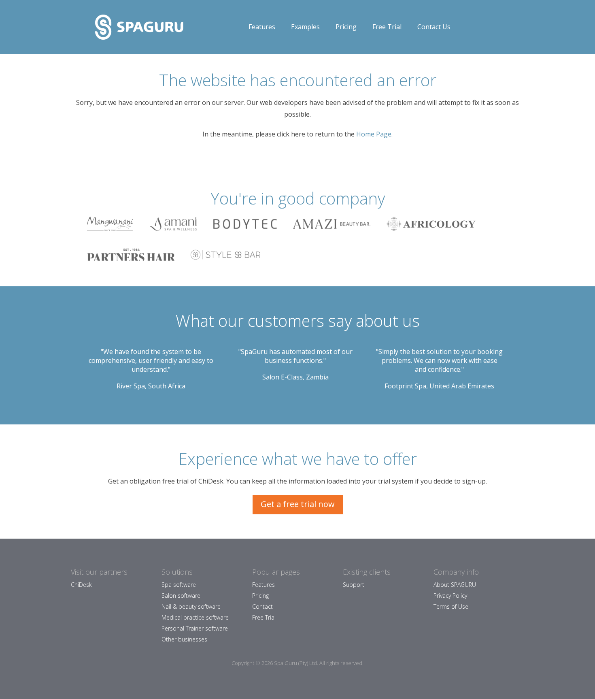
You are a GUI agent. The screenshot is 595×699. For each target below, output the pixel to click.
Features (262, 26)
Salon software (181, 595)
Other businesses (184, 639)
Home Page (373, 134)
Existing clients (367, 572)
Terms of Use (451, 606)
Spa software (179, 584)
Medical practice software (195, 617)
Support (353, 584)
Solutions (177, 572)
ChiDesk (81, 584)
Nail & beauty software (191, 606)
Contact (262, 606)
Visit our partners (99, 572)
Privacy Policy (450, 595)
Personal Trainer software (195, 628)
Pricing (346, 26)
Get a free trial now (298, 504)
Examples (305, 26)
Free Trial (387, 26)
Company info (456, 572)
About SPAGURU (455, 584)
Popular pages (276, 572)
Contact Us (433, 26)
